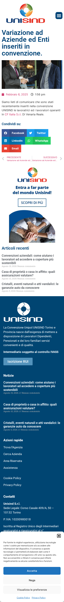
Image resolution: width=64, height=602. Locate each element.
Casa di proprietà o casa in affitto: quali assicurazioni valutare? (28, 273)
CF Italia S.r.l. (13, 114)
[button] (59, 536)
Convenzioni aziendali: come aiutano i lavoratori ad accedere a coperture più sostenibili (28, 259)
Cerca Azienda (12, 454)
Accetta (32, 570)
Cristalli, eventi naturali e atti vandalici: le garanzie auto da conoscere (30, 285)
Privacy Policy (39, 597)
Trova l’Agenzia (13, 447)
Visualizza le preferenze (32, 589)
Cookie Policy (23, 597)
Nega (32, 580)
